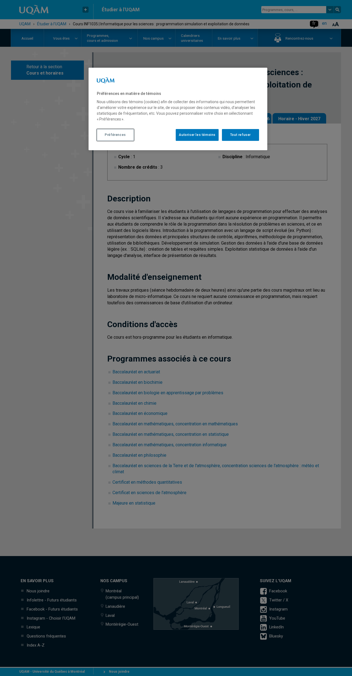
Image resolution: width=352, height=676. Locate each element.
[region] (178, 109)
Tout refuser (240, 135)
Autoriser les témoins (197, 135)
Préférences (115, 135)
